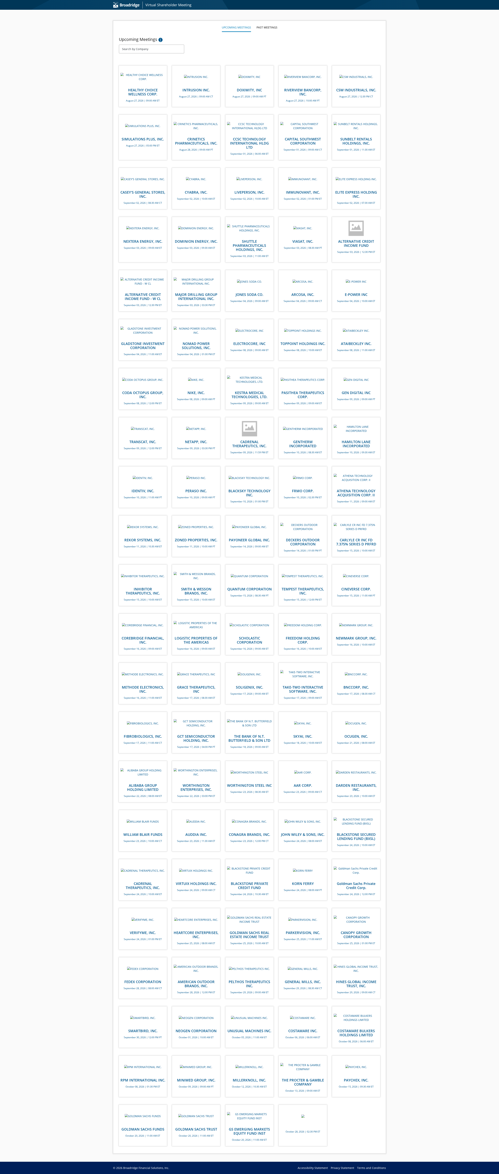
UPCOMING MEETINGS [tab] (236, 27)
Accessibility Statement (314, 1168)
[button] (160, 40)
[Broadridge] (127, 4)
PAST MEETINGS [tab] (267, 27)
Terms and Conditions (371, 1168)
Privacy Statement (344, 1168)
